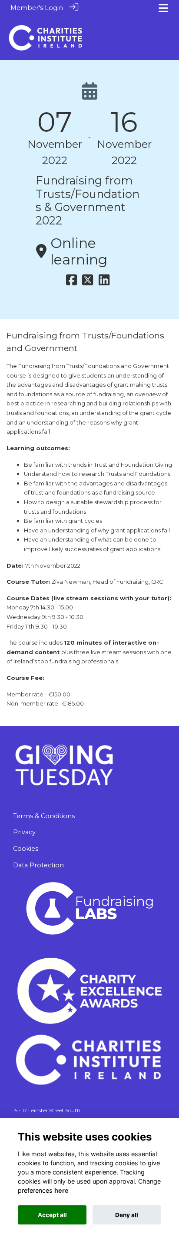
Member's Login (36, 8)
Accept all (52, 1214)
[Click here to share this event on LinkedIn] (104, 282)
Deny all (126, 1214)
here (61, 1190)
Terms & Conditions (44, 816)
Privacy (24, 832)
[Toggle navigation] (163, 8)
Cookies (25, 849)
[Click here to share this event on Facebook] (71, 282)
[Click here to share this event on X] (87, 282)
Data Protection (38, 865)
